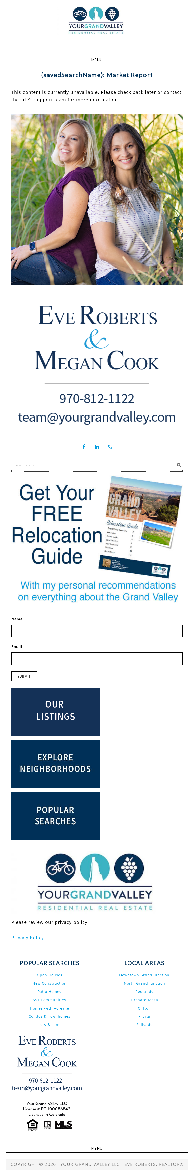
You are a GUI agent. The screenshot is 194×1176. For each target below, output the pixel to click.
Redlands (144, 991)
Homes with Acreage (49, 1008)
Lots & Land (49, 1024)
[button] (97, 59)
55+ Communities (49, 999)
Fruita (144, 1016)
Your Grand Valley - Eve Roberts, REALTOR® (97, 28)
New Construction (49, 983)
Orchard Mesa (144, 999)
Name (17, 618)
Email (16, 646)
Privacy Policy (27, 937)
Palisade (144, 1024)
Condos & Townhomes (49, 1016)
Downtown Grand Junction (144, 975)
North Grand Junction (144, 983)
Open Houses (49, 975)
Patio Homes (49, 991)
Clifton (144, 1008)
